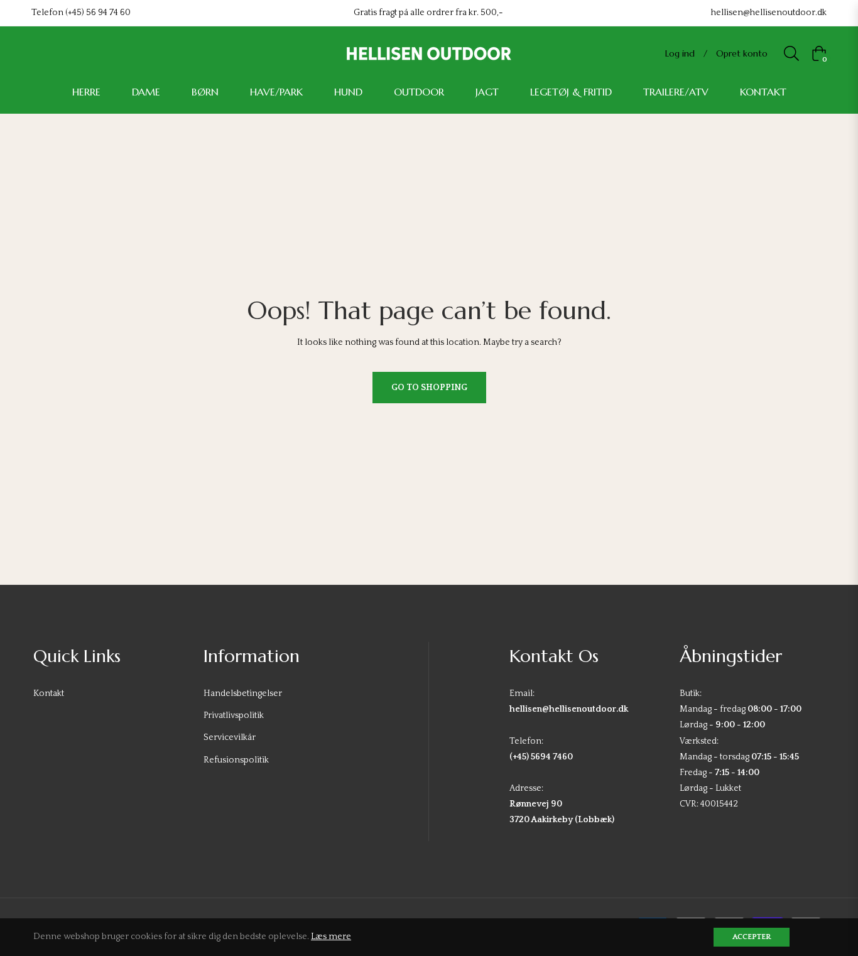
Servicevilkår (230, 737)
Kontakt (48, 693)
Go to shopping (429, 388)
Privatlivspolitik (234, 715)
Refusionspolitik (236, 760)
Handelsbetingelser (243, 693)
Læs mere (331, 937)
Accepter (751, 937)
